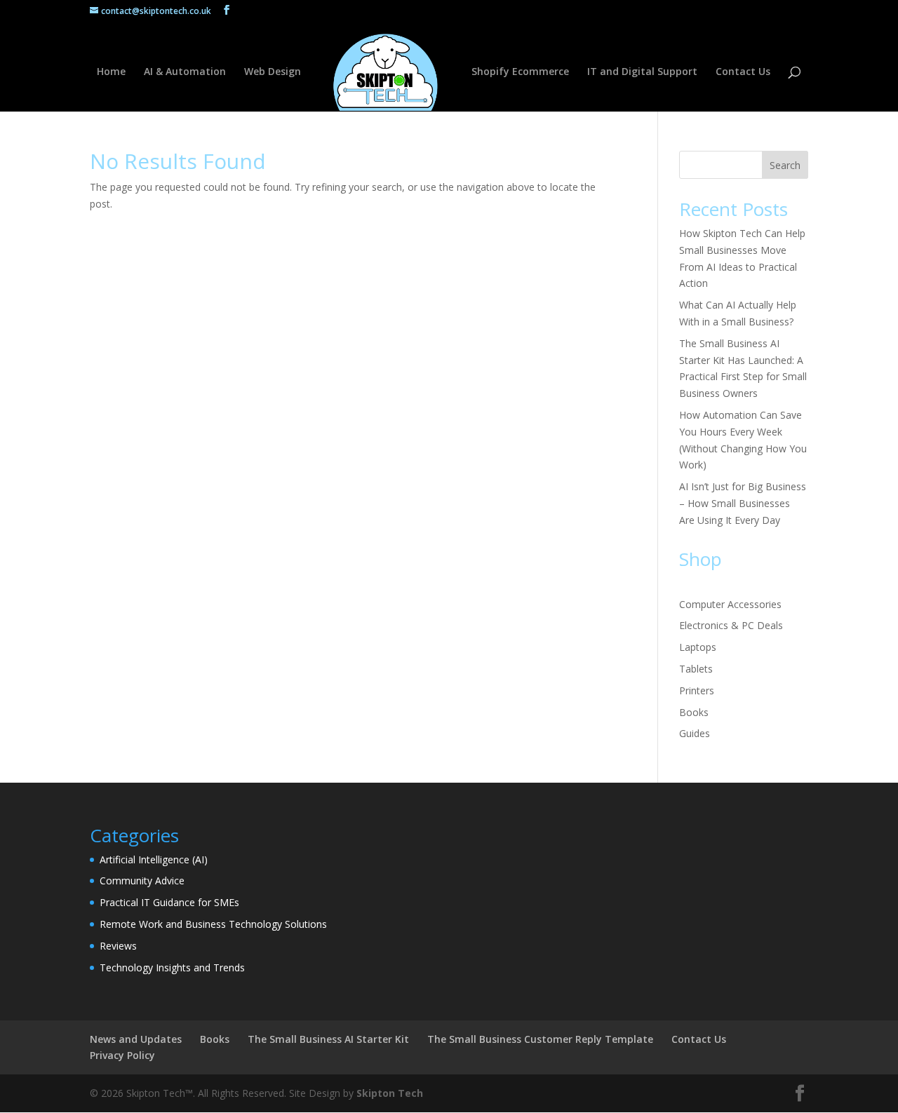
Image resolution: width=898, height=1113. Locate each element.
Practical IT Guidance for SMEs (169, 902)
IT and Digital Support (642, 72)
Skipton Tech (389, 1093)
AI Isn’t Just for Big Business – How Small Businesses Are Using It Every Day (742, 503)
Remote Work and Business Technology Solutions (213, 924)
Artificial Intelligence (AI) (154, 859)
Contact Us (743, 72)
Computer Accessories (730, 604)
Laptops (697, 647)
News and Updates (136, 1039)
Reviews (118, 945)
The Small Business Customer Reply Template (540, 1039)
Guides (694, 733)
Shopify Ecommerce (520, 72)
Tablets (696, 668)
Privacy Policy (122, 1055)
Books (694, 712)
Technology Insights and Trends (172, 967)
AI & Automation (185, 72)
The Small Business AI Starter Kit (328, 1039)
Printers (696, 690)
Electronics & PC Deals (731, 625)
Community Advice (142, 880)
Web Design (272, 72)
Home (111, 72)
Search (785, 165)
